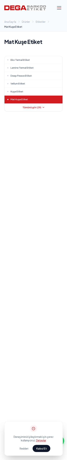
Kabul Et (41, 448)
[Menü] (59, 7)
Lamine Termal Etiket (22, 67)
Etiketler (41, 21)
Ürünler (26, 21)
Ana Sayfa (10, 21)
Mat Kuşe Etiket (19, 99)
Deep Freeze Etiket (21, 75)
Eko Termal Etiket (20, 59)
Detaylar (41, 440)
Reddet (24, 448)
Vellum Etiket (18, 83)
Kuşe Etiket (17, 91)
